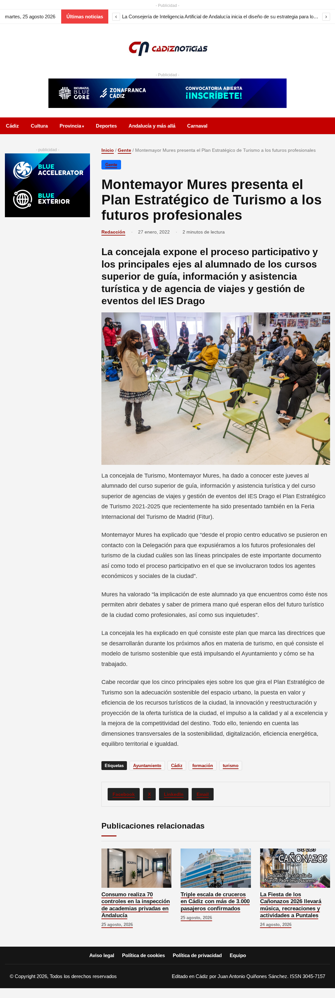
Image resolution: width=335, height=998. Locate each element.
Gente (124, 150)
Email (203, 794)
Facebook (124, 794)
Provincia (70, 126)
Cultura (39, 126)
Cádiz (12, 126)
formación (202, 765)
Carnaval (197, 126)
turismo (230, 765)
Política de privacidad (197, 955)
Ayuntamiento (147, 765)
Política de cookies (143, 955)
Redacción (113, 232)
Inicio (107, 150)
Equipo (238, 955)
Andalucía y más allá (152, 126)
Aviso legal (101, 955)
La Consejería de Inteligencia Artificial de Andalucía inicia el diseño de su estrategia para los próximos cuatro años (221, 16)
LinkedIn (174, 794)
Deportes (106, 126)
